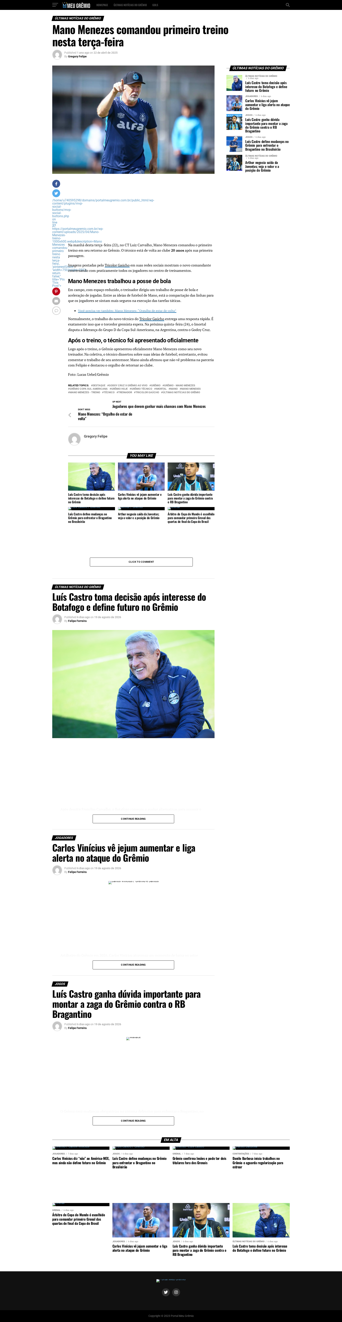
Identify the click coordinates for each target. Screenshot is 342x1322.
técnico (109, 392)
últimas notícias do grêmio (181, 392)
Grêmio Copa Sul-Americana (89, 389)
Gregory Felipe (77, 56)
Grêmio (156, 385)
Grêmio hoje (119, 389)
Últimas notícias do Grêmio (130, 5)
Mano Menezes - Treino (85, 392)
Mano (174, 389)
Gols (155, 5)
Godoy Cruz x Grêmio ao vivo (128, 385)
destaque (99, 385)
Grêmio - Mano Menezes (179, 385)
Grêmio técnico (141, 389)
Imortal (161, 389)
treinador (125, 392)
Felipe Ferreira (77, 620)
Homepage (102, 5)
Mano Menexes (191, 389)
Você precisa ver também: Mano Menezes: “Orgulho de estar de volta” (127, 310)
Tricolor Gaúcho (117, 265)
